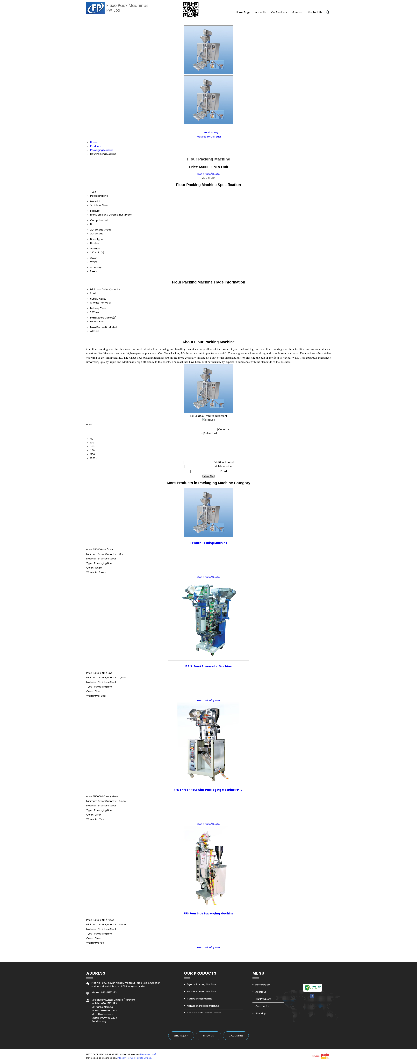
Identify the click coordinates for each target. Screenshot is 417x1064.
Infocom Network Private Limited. (134, 1057)
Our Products (279, 12)
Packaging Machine (102, 150)
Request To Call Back (208, 136)
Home (94, 142)
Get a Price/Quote (208, 174)
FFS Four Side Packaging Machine (208, 913)
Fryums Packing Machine (201, 984)
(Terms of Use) (148, 1054)
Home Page (243, 12)
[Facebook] (312, 997)
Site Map (260, 1013)
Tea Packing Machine (199, 998)
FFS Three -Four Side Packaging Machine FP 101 (208, 790)
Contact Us (315, 12)
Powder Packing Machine (208, 543)
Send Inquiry (210, 132)
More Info (297, 12)
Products (95, 146)
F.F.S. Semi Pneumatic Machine (208, 666)
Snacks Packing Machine (201, 991)
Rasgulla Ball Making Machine (204, 1013)
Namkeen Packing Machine (203, 1005)
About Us (260, 12)
